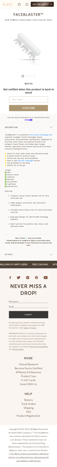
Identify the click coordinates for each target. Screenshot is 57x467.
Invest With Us (28, 384)
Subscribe (28, 108)
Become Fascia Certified (28, 368)
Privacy (33, 328)
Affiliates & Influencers (28, 372)
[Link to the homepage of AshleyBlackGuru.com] (7, 4)
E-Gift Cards (28, 380)
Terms (25, 328)
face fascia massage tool (40, 135)
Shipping (29, 408)
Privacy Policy (18, 349)
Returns (28, 400)
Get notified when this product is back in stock (28, 91)
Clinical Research (28, 364)
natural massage (26, 161)
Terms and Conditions (39, 346)
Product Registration (28, 415)
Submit (28, 314)
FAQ (28, 411)
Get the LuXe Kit (41, 4)
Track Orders (28, 404)
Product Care (28, 376)
